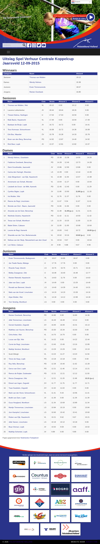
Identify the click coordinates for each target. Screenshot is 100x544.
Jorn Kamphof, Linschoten (19, 412)
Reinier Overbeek (36, 92)
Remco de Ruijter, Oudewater (20, 373)
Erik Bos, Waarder (15, 134)
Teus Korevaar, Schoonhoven (19, 130)
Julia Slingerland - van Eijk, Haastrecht (22, 177)
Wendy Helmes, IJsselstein (18, 157)
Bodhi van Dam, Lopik (17, 398)
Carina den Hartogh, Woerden (19, 172)
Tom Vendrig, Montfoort (18, 302)
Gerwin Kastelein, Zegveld (19, 325)
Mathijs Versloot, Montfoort (19, 349)
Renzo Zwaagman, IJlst (18, 378)
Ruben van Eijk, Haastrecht (19, 417)
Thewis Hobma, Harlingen (18, 115)
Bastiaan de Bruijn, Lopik (17, 125)
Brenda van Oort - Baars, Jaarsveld (21, 206)
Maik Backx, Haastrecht (17, 120)
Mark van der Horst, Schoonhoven (22, 393)
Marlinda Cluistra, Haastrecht (19, 216)
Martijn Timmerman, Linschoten (21, 407)
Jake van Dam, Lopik (17, 282)
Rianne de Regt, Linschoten (18, 201)
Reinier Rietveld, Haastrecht (19, 278)
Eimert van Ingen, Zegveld (19, 383)
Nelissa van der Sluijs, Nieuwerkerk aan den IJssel (27, 240)
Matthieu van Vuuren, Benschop (21, 330)
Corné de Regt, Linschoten (19, 344)
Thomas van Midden (37, 77)
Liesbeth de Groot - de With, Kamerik (22, 187)
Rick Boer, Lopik (14, 144)
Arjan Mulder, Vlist (16, 297)
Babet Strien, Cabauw (16, 225)
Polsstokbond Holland (20, 542)
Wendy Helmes (35, 82)
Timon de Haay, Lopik (17, 359)
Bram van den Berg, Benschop (19, 139)
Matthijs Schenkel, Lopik (18, 432)
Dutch (77, 2)
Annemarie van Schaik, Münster (20, 182)
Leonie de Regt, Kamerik (17, 230)
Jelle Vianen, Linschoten (18, 422)
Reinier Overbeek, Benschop (20, 315)
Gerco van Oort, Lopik (17, 369)
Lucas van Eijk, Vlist (16, 339)
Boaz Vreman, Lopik (16, 427)
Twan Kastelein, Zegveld (18, 388)
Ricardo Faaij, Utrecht (17, 268)
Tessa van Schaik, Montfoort (19, 221)
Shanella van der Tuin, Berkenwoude (22, 235)
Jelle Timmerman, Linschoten (20, 320)
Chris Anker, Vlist (15, 335)
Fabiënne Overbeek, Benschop (20, 162)
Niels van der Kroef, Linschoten (21, 292)
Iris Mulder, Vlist (14, 196)
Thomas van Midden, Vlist (18, 105)
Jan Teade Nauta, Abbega (19, 263)
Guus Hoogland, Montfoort (19, 403)
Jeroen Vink (91, 542)
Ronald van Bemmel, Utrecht (20, 287)
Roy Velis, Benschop (16, 364)
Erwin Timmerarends (37, 87)
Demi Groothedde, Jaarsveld (19, 167)
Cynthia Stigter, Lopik (16, 191)
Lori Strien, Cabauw (15, 245)
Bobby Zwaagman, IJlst (18, 273)
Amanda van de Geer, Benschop (20, 211)
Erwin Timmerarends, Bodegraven (22, 258)
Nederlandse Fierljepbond (29, 438)
